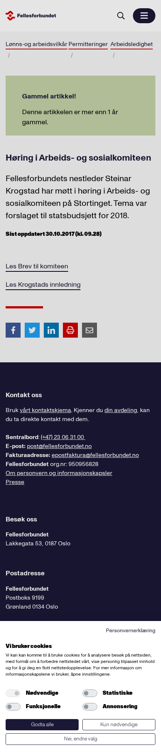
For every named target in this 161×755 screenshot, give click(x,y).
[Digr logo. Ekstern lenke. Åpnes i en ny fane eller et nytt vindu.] (11, 637)
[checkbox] (13, 693)
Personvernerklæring (130, 630)
